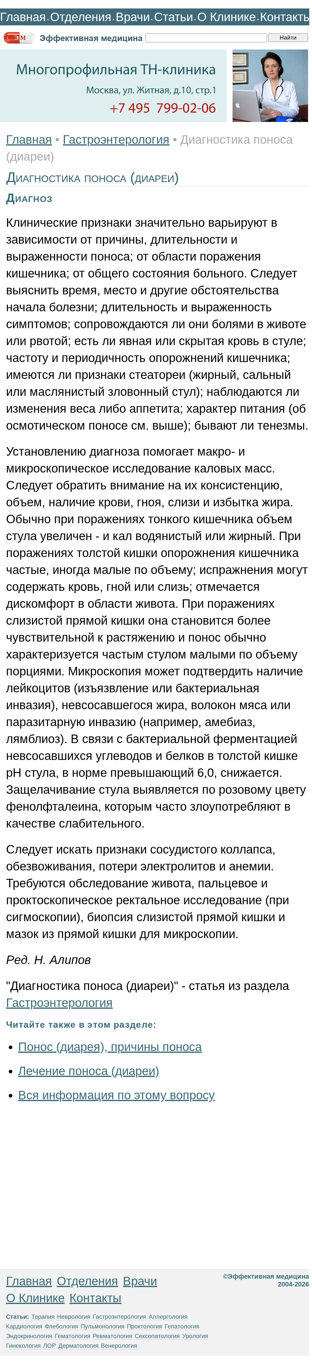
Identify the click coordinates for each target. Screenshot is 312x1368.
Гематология (72, 1336)
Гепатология (182, 1326)
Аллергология (168, 1316)
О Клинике (226, 17)
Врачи (133, 17)
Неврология (73, 1316)
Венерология (119, 1345)
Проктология (144, 1326)
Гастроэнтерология (116, 139)
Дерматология (78, 1345)
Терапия (43, 1316)
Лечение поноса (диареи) (88, 1071)
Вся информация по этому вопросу (116, 1095)
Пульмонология (102, 1326)
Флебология (61, 1326)
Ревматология (112, 1336)
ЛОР (49, 1345)
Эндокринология (29, 1336)
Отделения (80, 17)
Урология (195, 1336)
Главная (23, 17)
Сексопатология (157, 1336)
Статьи (173, 17)
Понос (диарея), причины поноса (110, 1046)
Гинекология (23, 1345)
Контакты (286, 17)
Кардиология (24, 1326)
